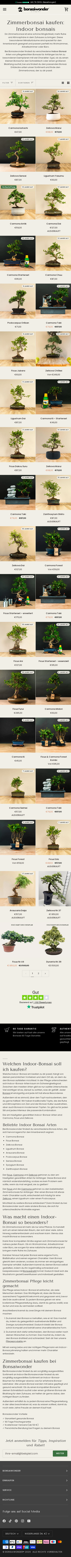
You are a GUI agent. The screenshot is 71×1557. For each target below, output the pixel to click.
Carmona (18, 1174)
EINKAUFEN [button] (8, 1480)
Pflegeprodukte (14, 1341)
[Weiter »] (45, 973)
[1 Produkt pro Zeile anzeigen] (63, 82)
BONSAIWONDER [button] (12, 1470)
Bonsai (6, 1093)
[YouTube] (28, 1520)
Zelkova (33, 1174)
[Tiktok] (10, 1520)
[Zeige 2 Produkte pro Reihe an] (68, 82)
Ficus (9, 1174)
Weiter (60, 1453)
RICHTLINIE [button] (9, 1499)
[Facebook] (4, 1520)
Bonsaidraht (30, 1271)
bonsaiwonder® (14, 1551)
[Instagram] (22, 1520)
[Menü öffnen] (8, 9)
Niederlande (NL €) (36, 1533)
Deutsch (10, 1533)
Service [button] (7, 1490)
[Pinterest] (16, 1520)
